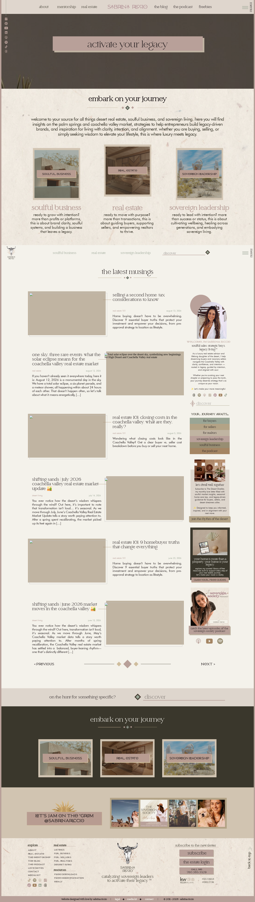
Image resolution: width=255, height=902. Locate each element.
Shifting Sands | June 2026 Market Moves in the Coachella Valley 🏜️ (64, 606)
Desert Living (37, 495)
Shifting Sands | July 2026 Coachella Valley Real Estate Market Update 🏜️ (65, 484)
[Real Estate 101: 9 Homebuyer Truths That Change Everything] (68, 562)
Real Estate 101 (119, 310)
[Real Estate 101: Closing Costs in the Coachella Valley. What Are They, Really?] (68, 437)
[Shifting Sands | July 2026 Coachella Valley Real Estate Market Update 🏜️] (143, 500)
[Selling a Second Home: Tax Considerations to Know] (68, 315)
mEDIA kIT (132, 899)
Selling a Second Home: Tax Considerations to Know (139, 297)
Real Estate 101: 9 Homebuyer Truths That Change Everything (146, 545)
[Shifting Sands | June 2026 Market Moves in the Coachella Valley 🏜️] (143, 624)
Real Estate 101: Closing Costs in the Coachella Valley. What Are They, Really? (145, 422)
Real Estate (36, 370)
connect (149, 899)
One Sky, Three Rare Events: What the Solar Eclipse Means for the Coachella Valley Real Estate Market (66, 359)
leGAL (117, 899)
